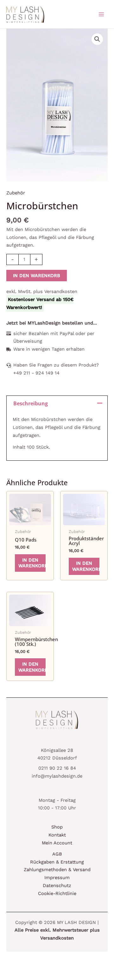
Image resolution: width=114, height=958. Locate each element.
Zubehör (15, 193)
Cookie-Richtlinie (57, 893)
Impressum (57, 877)
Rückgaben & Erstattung (57, 862)
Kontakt (57, 835)
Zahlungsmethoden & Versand (57, 869)
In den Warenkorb (36, 275)
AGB (57, 854)
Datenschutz (57, 885)
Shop (57, 827)
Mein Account (57, 843)
